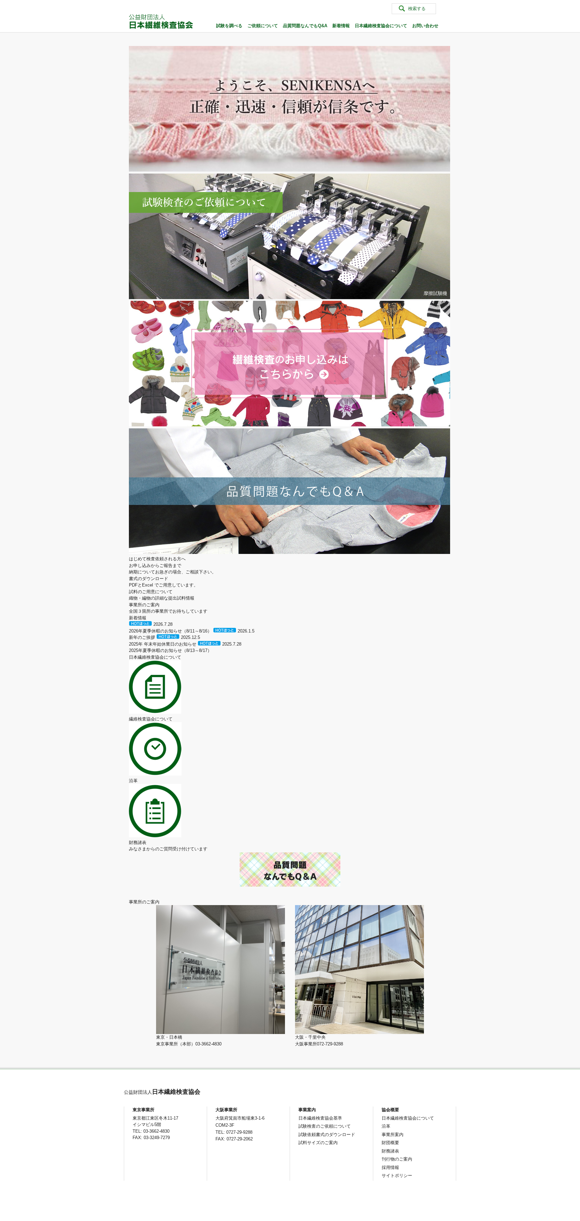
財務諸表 (390, 1151)
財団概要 (390, 1142)
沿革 (386, 1126)
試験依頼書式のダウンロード (326, 1134)
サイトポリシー (397, 1175)
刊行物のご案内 (397, 1159)
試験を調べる (229, 25)
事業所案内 (392, 1134)
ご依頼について (262, 25)
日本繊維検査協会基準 (320, 1118)
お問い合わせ (425, 25)
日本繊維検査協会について (381, 25)
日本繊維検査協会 (162, 1091)
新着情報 (341, 25)
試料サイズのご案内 (318, 1142)
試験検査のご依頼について (324, 1126)
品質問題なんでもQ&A (305, 25)
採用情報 (390, 1167)
